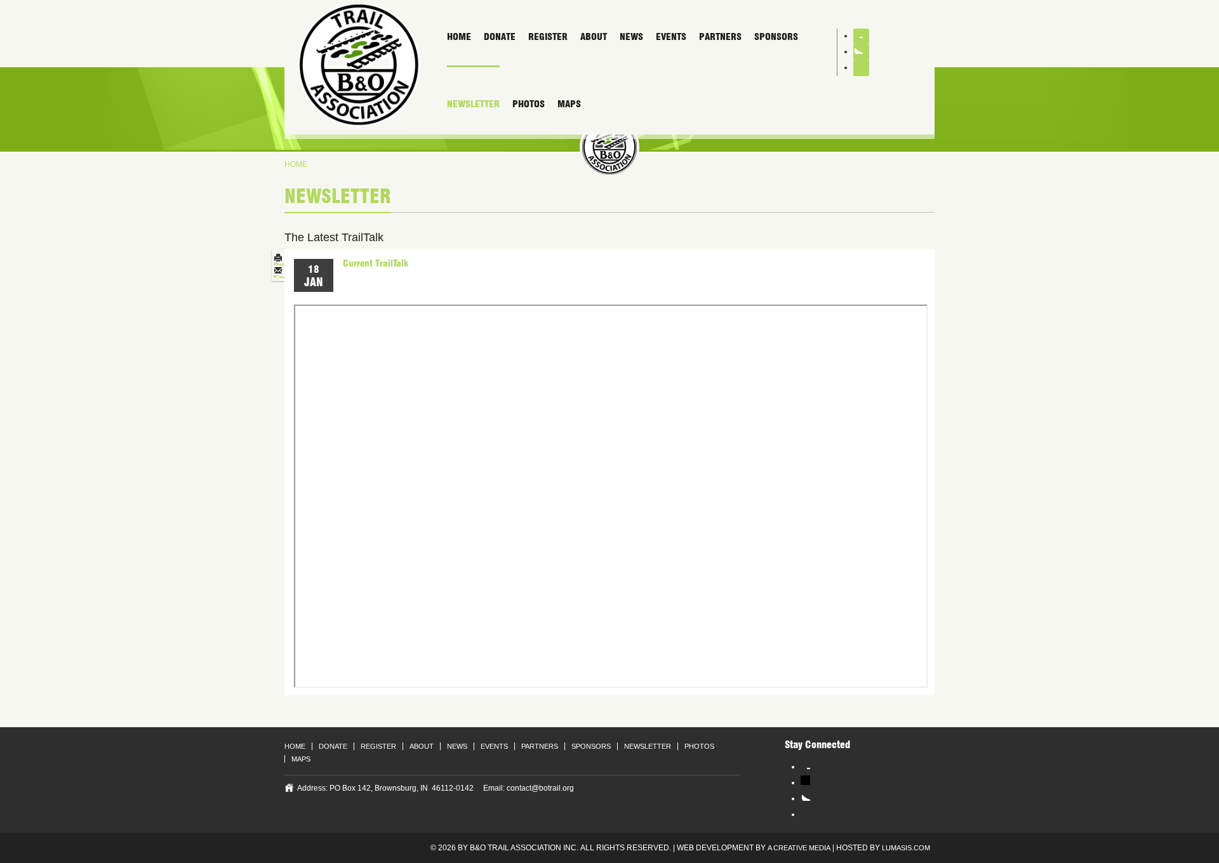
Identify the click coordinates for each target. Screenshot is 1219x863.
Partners (720, 37)
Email (284, 278)
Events (671, 37)
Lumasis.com (906, 848)
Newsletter (473, 104)
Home (459, 37)
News (631, 37)
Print (282, 265)
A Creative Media (799, 848)
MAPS (569, 104)
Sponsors (776, 37)
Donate (500, 37)
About (593, 37)
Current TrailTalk (375, 263)
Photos (528, 104)
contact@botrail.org (540, 788)
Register (548, 37)
